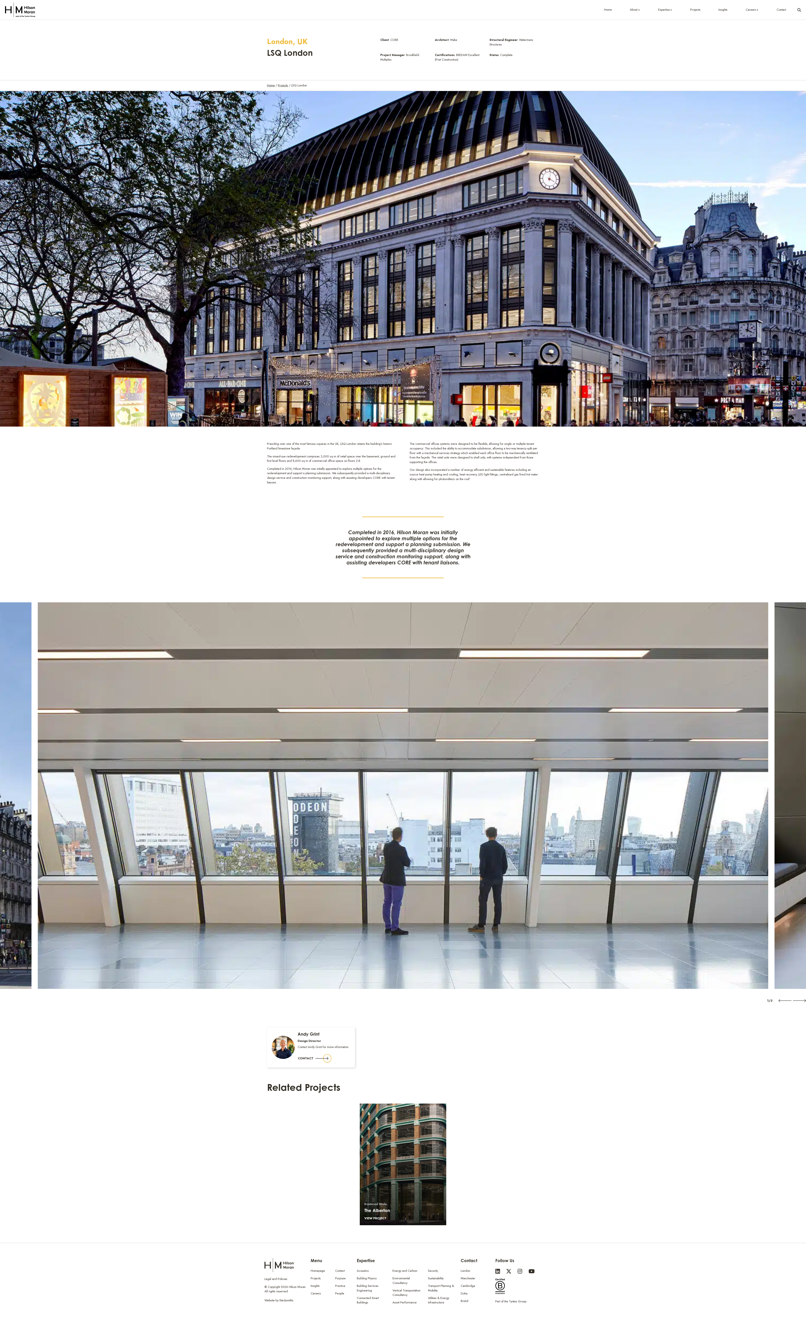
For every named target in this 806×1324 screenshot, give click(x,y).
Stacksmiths (286, 1300)
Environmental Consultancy (401, 1280)
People (339, 1293)
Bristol (464, 1301)
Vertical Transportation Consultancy (406, 1292)
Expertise (664, 10)
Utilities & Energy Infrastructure (438, 1300)
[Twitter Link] (509, 1271)
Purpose (340, 1278)
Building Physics (367, 1278)
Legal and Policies (275, 1279)
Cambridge (468, 1286)
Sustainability (436, 1278)
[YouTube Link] (532, 1271)
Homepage (318, 1271)
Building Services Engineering (367, 1288)
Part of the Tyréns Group (510, 1301)
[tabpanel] (403, 795)
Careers (751, 10)
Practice (340, 1286)
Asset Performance (405, 1302)
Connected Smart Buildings (368, 1300)
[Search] (799, 10)
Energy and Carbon (405, 1271)
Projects (695, 10)
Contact (781, 10)
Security (433, 1271)
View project (375, 1218)
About (633, 10)
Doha (464, 1293)
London (465, 1271)
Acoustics (363, 1271)
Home (608, 10)
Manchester (468, 1278)
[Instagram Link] (520, 1271)
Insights (722, 10)
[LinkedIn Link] (497, 1271)
